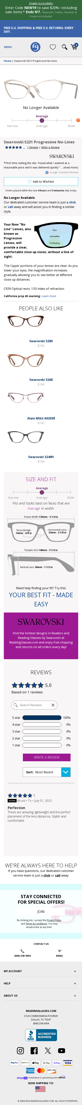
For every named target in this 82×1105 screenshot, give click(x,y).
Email (59, 955)
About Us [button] (11, 995)
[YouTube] (61, 1054)
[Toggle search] (64, 47)
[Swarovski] (64, 156)
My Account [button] (13, 971)
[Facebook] (34, 1054)
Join (41, 911)
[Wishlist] (52, 47)
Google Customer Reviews (64, 172)
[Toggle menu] (8, 47)
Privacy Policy (54, 920)
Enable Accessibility (41, 3)
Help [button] (7, 983)
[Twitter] (47, 1054)
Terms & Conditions (36, 923)
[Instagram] (20, 1054)
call (10, 207)
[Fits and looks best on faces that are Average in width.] (41, 126)
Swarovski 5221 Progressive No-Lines (35, 61)
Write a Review (50, 147)
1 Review (32, 147)
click (46, 875)
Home (7, 61)
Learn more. (49, 296)
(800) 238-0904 (22, 955)
